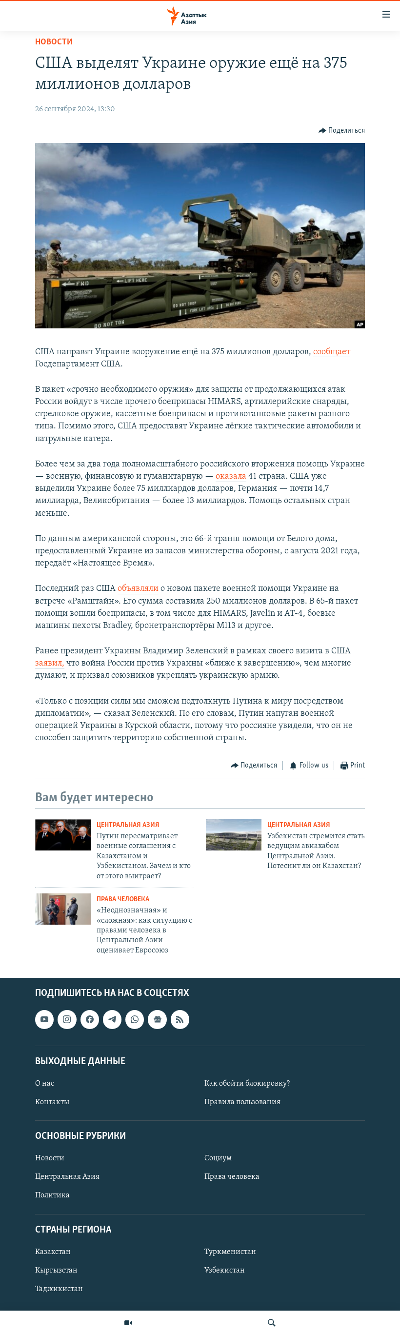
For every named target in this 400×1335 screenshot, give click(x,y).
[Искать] (271, 1323)
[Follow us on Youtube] (44, 1019)
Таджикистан (59, 1289)
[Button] (342, 130)
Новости (54, 42)
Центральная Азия (128, 825)
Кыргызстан (56, 1270)
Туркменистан (230, 1252)
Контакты (52, 1102)
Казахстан (53, 1252)
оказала (231, 476)
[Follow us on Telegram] (112, 1019)
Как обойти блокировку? (247, 1084)
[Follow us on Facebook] (89, 1019)
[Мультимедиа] (128, 1323)
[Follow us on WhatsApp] (134, 1019)
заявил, (49, 663)
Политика (52, 1196)
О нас (44, 1084)
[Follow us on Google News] (157, 1019)
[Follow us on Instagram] (67, 1019)
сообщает (331, 352)
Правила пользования (242, 1102)
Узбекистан (224, 1270)
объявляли (138, 589)
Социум (218, 1158)
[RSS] (180, 1019)
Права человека (123, 899)
